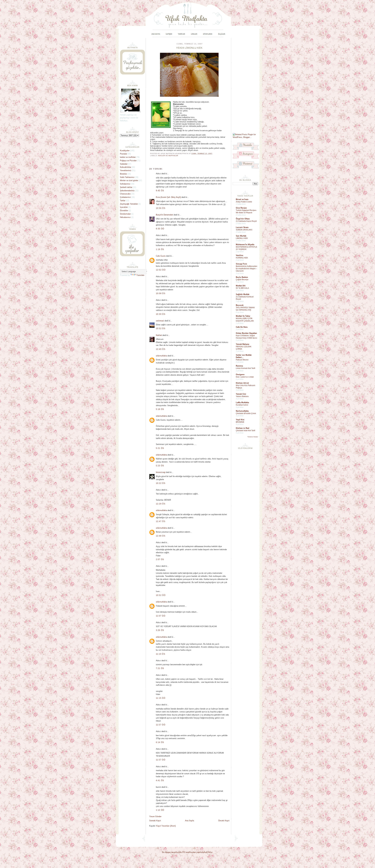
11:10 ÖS (160, 654)
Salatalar (123, 164)
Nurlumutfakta (242, 411)
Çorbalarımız (125, 197)
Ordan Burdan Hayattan (246, 333)
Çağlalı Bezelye (242, 280)
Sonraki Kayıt (155, 820)
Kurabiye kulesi (242, 405)
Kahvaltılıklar (125, 167)
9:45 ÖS (160, 190)
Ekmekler (124, 210)
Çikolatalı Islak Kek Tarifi (245, 431)
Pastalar (123, 154)
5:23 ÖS (160, 466)
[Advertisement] (245, 85)
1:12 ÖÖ (160, 810)
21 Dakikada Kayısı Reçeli (246, 221)
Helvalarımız (125, 217)
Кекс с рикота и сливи (245, 377)
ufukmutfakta (161, 356)
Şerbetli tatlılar (126, 187)
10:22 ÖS (160, 483)
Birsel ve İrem (242, 199)
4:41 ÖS (160, 780)
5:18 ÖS (160, 409)
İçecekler (124, 207)
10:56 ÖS (160, 208)
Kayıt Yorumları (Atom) (166, 826)
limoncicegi (160, 472)
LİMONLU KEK (242, 238)
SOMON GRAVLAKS (244, 230)
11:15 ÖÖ (160, 698)
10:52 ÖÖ (161, 595)
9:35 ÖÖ (160, 229)
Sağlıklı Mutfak (242, 294)
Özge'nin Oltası (243, 219)
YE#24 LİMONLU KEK (189, 47)
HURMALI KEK (242, 258)
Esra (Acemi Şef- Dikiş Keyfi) (168, 197)
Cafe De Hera (241, 327)
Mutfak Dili (241, 286)
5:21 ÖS (160, 448)
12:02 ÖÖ (161, 270)
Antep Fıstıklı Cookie (244, 202)
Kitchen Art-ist (242, 383)
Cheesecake (125, 194)
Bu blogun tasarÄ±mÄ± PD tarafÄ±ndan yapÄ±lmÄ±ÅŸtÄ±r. (187, 852)
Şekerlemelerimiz (127, 190)
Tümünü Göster (252, 437)
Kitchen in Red (242, 428)
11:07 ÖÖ (160, 616)
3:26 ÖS (160, 630)
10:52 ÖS (160, 328)
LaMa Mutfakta (242, 402)
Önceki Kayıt (223, 820)
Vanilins (239, 255)
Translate (140, 275)
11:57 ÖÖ (160, 725)
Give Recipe (241, 208)
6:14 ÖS (160, 742)
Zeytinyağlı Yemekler (129, 204)
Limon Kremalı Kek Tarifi (245, 368)
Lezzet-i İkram (242, 227)
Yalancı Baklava (242, 396)
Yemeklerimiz (125, 170)
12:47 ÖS (160, 521)
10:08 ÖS (160, 293)
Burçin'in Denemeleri (164, 215)
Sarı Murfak (241, 236)
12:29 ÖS (160, 504)
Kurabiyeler (124, 150)
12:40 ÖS (160, 349)
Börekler (123, 174)
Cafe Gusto (161, 256)
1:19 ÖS (160, 249)
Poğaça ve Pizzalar (128, 160)
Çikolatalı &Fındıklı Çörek (246, 413)
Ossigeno (240, 374)
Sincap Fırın (241, 264)
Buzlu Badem (242, 277)
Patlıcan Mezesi (242, 360)
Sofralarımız (125, 184)
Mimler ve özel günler (129, 180)
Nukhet (159, 335)
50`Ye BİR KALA (242, 288)
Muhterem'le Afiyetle (245, 244)
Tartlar (122, 200)
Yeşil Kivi (240, 420)
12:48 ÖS (160, 536)
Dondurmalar (125, 214)
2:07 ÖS (160, 559)
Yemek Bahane (242, 344)
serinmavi (160, 321)
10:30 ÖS (160, 314)
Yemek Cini (241, 394)
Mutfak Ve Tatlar (243, 316)
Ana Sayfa (189, 820)
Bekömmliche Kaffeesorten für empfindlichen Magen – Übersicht (246, 268)
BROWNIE (240, 422)
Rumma (239, 366)
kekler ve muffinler (168, 155)
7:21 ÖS (160, 668)
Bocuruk (239, 305)
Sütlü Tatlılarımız (127, 177)
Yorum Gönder (155, 816)
